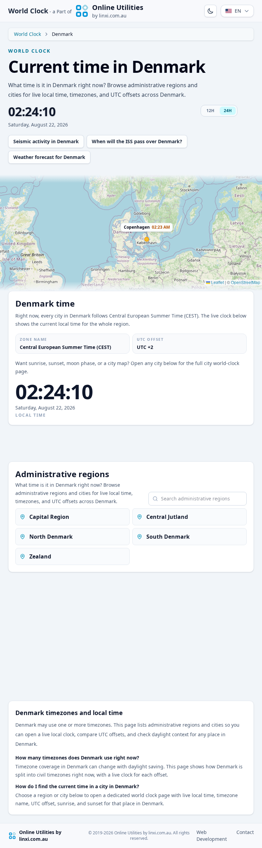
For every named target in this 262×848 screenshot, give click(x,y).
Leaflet (217, 282)
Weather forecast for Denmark (49, 157)
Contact (245, 832)
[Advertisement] (131, 443)
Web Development (211, 835)
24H (228, 110)
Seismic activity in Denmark (46, 141)
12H (210, 110)
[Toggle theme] (210, 11)
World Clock (40, 10)
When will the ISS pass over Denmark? (137, 141)
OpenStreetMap (245, 282)
